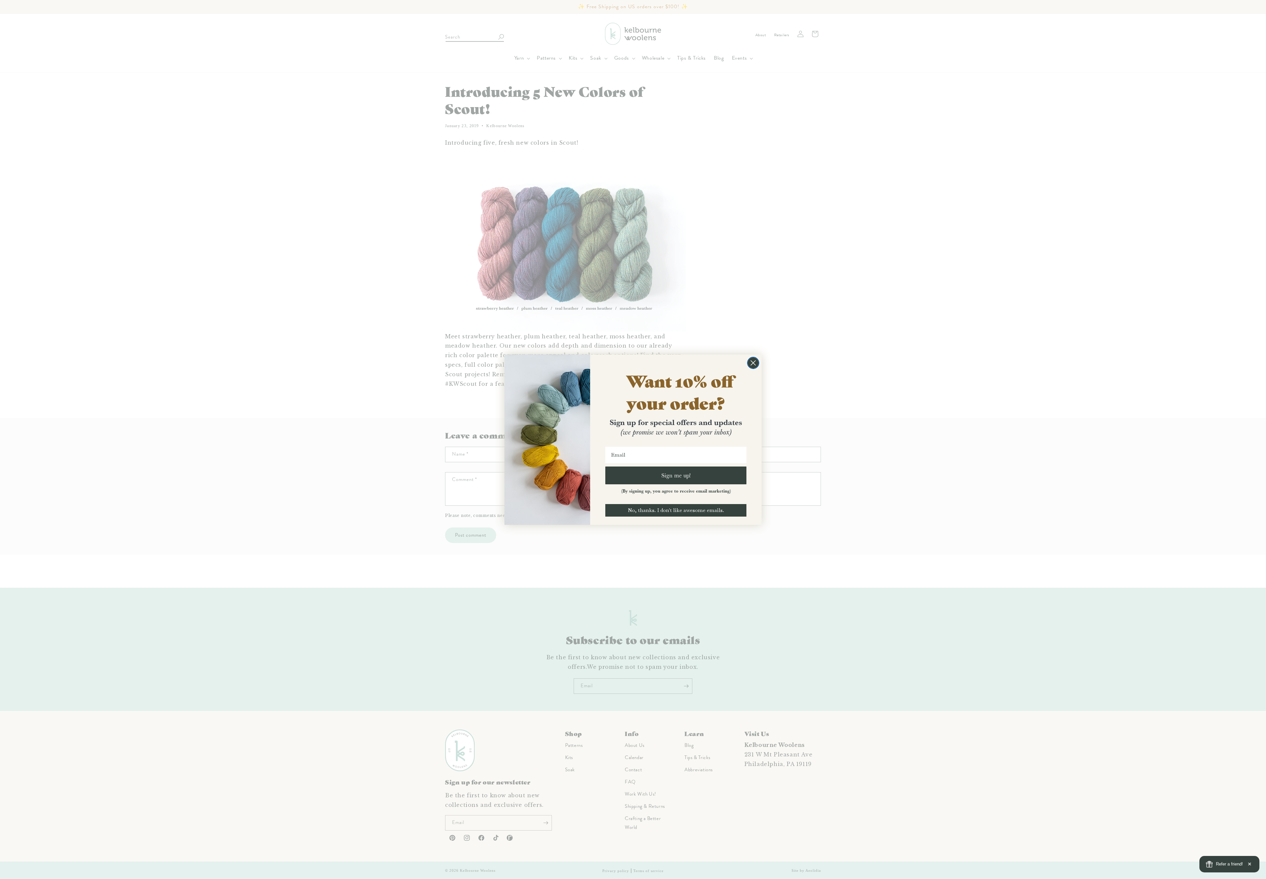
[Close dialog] (753, 363)
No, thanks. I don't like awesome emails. (676, 510)
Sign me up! (676, 475)
